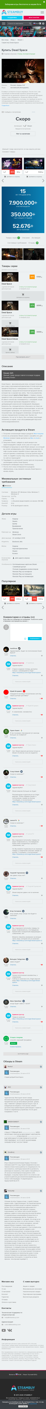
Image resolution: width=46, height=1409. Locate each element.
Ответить (13, 656)
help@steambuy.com (12, 1317)
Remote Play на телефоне (22, 571)
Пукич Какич (14, 730)
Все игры (5, 40)
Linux (37, 438)
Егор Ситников (15, 911)
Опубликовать (35, 638)
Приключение (17, 528)
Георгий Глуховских (17, 873)
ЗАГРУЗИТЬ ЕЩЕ (23, 1054)
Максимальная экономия (32, 1289)
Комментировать (15, 1047)
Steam (20, 40)
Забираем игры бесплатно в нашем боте (23, 4)
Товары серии (12, 238)
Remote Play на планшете (22, 574)
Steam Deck (16, 534)
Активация (36, 238)
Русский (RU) (32, 1374)
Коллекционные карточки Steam (25, 564)
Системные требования (16, 243)
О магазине (6, 1292)
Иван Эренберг (16, 1001)
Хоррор (15, 519)
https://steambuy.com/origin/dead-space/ (26, 672)
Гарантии (5, 1297)
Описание (26, 238)
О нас (4, 1289)
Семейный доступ (19, 567)
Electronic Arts (17, 542)
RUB (37, 23)
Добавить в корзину (13, 177)
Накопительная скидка (31, 1292)
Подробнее (5, 105)
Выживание (16, 526)
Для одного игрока (22, 558)
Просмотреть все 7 (23, 357)
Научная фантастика (20, 548)
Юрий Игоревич (16, 691)
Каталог (5, 1294)
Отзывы (33, 243)
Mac (31, 438)
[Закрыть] (44, 2)
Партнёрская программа (32, 1294)
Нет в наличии (23, 134)
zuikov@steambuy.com (13, 1324)
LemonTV (13, 820)
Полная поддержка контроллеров (25, 569)
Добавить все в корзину (9, 270)
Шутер (14, 524)
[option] (12, 167)
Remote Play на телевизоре (23, 576)
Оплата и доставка (9, 1302)
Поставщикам (7, 1286)
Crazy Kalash (14, 771)
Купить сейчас (10, 326)
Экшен (14, 521)
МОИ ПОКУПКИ (34, 17)
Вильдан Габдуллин (17, 959)
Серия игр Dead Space (10, 43)
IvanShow (13, 648)
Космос (15, 553)
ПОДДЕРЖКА (12, 17)
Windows (6, 438)
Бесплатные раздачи (31, 1297)
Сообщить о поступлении (13, 112)
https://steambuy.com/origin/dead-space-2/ (27, 940)
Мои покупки (38, 434)
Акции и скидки (28, 1286)
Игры (13, 40)
